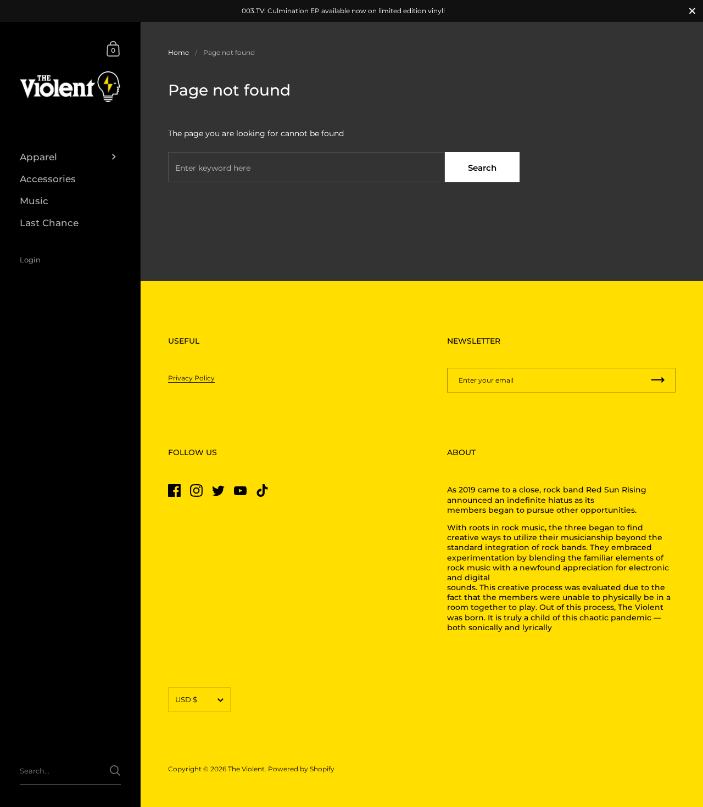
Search (482, 167)
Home (178, 52)
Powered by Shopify (301, 769)
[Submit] (115, 770)
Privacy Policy (191, 378)
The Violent (246, 769)
